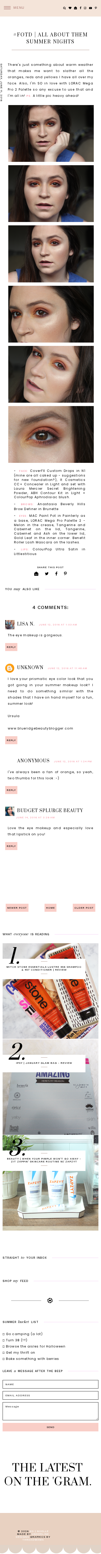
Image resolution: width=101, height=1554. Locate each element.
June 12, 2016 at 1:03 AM (58, 624)
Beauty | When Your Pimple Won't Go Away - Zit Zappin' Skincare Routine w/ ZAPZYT (44, 1160)
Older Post (84, 907)
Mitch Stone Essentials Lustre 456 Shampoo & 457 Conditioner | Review (44, 968)
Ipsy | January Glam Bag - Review (44, 1062)
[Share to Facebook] (56, 574)
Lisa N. (26, 624)
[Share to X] (47, 574)
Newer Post (17, 907)
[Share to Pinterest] (65, 574)
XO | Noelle (39, 1531)
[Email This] (36, 574)
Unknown (30, 668)
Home (50, 907)
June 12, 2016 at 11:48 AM (67, 668)
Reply (11, 647)
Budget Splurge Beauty (50, 811)
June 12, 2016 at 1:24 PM (73, 761)
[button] (12, 7)
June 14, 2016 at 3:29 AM (35, 817)
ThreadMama (33, 1539)
